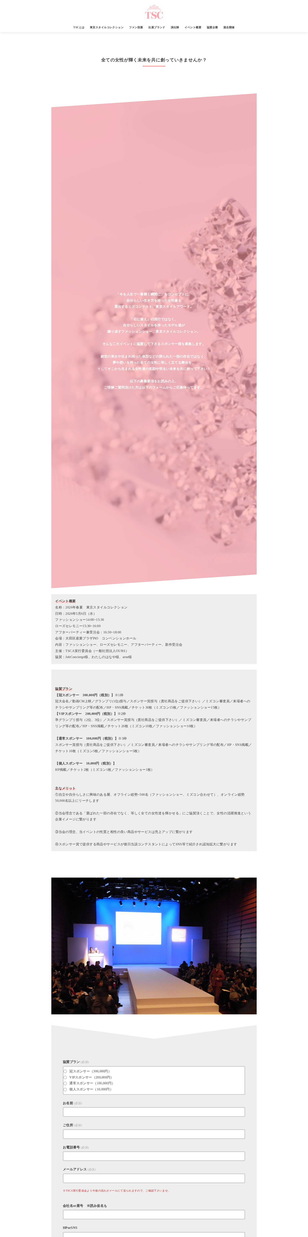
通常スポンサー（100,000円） (92, 1083)
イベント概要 (193, 27)
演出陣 (175, 27)
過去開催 (229, 27)
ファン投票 (136, 27)
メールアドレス (79, 1169)
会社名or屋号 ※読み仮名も (85, 1206)
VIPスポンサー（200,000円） (91, 1077)
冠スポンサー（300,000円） (90, 1071)
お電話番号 (76, 1147)
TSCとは (78, 27)
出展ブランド (156, 27)
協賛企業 (212, 27)
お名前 (72, 1103)
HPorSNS (70, 1228)
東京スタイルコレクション (107, 27)
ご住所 (72, 1125)
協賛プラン (76, 1062)
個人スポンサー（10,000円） (91, 1089)
